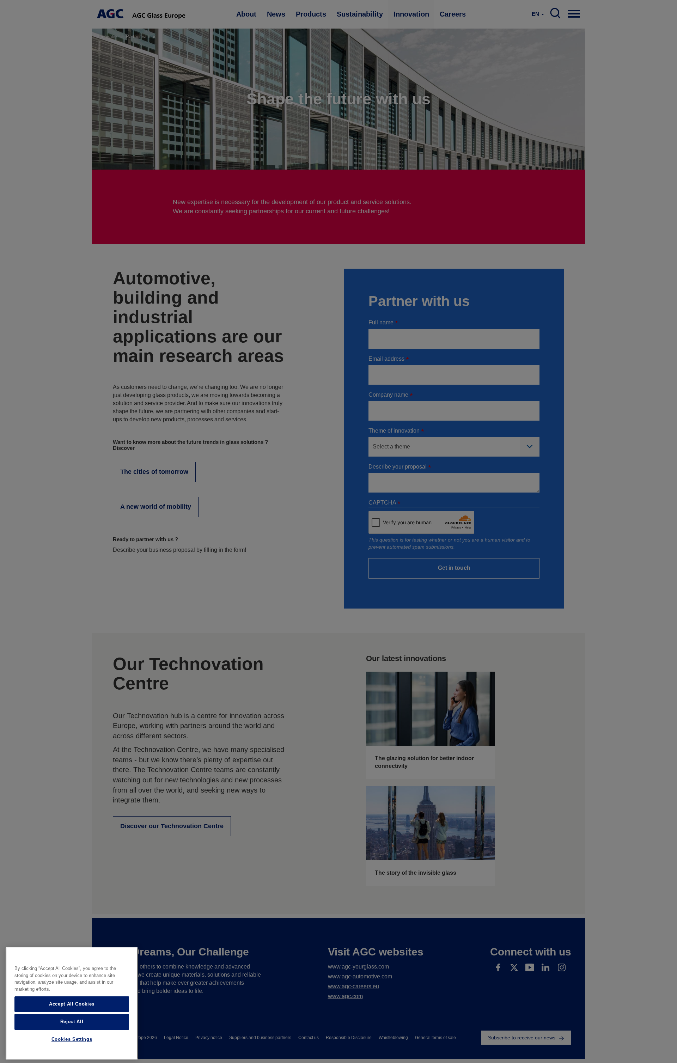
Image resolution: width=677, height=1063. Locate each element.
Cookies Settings (71, 1039)
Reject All (72, 1021)
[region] (72, 1003)
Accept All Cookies (71, 1004)
